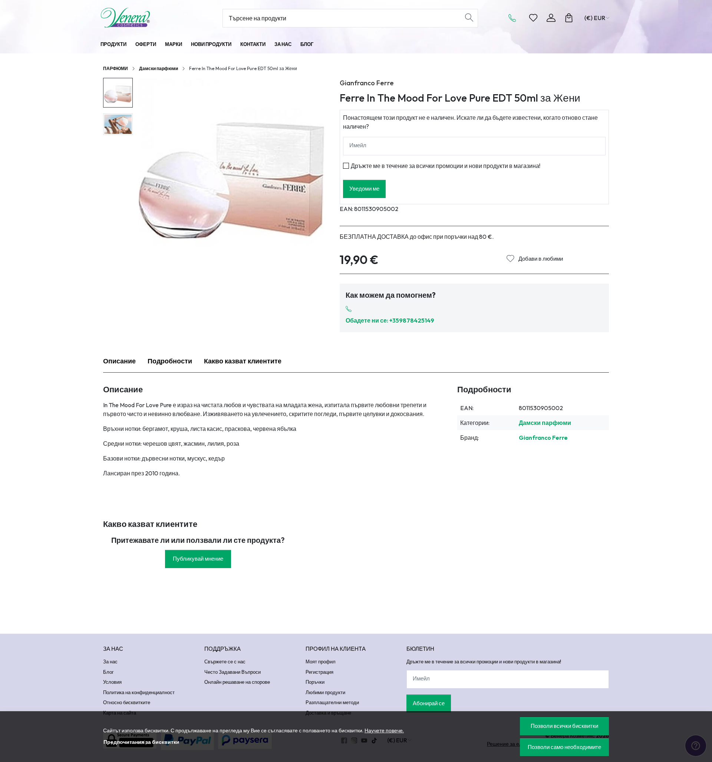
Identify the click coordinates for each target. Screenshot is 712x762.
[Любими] (533, 17)
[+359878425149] (514, 17)
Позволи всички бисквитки (564, 725)
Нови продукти (211, 44)
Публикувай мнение (198, 558)
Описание (119, 361)
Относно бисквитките (126, 702)
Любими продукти (325, 692)
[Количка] (568, 17)
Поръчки (315, 682)
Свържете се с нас (224, 661)
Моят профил (321, 661)
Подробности (170, 361)
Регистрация (319, 672)
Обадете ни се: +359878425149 (390, 320)
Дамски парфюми (158, 68)
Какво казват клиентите (242, 361)
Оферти (145, 44)
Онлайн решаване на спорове (237, 682)
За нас (282, 44)
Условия (112, 682)
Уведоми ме (364, 188)
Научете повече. (384, 730)
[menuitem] (118, 93)
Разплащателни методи (332, 702)
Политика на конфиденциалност (139, 692)
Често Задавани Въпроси (232, 672)
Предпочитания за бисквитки (141, 742)
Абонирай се (429, 703)
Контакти (253, 44)
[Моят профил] (551, 17)
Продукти (113, 44)
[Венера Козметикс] (146, 18)
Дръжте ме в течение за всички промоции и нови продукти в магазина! (445, 165)
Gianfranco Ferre (367, 83)
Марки (173, 44)
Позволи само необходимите (564, 747)
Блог (306, 44)
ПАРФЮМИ (115, 68)
